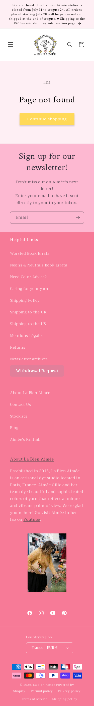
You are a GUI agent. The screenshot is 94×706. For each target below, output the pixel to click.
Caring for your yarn (29, 288)
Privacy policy (69, 691)
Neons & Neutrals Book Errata (38, 265)
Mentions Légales (27, 335)
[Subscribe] (78, 218)
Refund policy (42, 691)
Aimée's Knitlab (25, 439)
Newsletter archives (29, 359)
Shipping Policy (24, 300)
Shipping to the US (28, 324)
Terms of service (34, 699)
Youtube (31, 519)
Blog (14, 428)
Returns (17, 347)
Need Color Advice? (28, 277)
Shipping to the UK (28, 312)
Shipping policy (64, 699)
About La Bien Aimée (30, 393)
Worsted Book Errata (30, 253)
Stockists (18, 416)
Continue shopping (47, 119)
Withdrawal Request (37, 371)
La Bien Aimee (44, 684)
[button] (10, 44)
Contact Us (20, 404)
